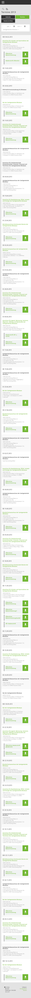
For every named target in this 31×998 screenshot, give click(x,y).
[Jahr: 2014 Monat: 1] (25, 26)
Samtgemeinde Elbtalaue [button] (10, 29)
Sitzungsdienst (23, 989)
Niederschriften (8, 21)
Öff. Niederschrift (11, 623)
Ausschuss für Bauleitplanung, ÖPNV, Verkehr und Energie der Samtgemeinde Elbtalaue (16, 200)
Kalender (8, 17)
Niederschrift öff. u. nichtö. (11, 335)
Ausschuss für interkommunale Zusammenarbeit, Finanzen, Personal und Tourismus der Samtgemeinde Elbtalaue (15, 125)
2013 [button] (18, 26)
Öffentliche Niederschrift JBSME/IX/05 (13, 746)
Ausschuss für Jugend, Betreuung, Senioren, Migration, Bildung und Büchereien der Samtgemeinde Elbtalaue (15, 322)
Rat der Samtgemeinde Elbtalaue (12, 102)
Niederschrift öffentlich (12, 60)
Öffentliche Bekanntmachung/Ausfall (13, 617)
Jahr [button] (8, 26)
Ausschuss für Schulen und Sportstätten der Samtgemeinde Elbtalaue (16, 41)
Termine (22, 17)
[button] (25, 55)
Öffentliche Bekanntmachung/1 (11, 610)
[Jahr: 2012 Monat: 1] (14, 26)
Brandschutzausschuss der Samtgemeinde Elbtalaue (15, 249)
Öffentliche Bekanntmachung (11, 54)
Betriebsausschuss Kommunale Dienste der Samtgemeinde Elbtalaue (15, 225)
